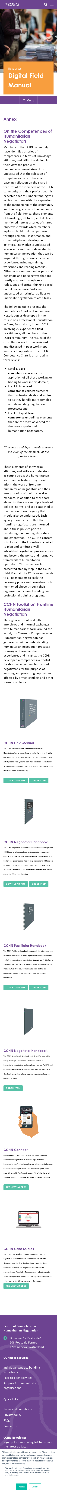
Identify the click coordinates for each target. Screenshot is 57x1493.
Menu (30, 100)
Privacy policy (12, 1414)
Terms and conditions (17, 1409)
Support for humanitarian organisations (20, 1385)
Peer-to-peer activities (17, 1377)
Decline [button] (35, 1486)
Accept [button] (22, 1486)
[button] (52, 4)
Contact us (10, 1426)
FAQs (6, 1420)
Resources (15, 68)
